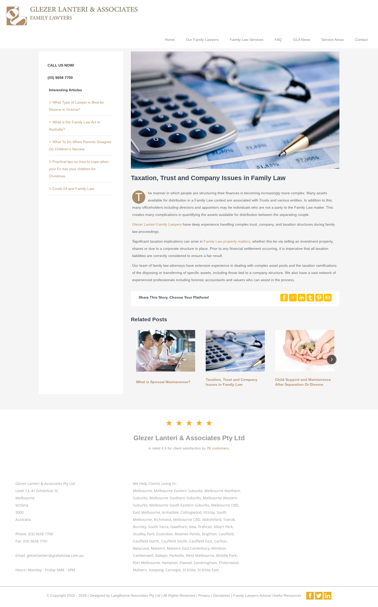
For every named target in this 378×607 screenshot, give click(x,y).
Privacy (204, 595)
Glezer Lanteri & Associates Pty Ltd (189, 438)
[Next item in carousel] (331, 359)
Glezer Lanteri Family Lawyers (157, 224)
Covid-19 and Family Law (72, 189)
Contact (361, 40)
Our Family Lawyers (202, 40)
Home (170, 40)
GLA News (301, 40)
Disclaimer (222, 595)
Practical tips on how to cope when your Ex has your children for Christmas (79, 169)
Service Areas (332, 40)
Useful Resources (286, 595)
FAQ (278, 40)
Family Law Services (246, 40)
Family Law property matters (227, 241)
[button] (284, 297)
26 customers (218, 448)
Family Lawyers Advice (251, 595)
